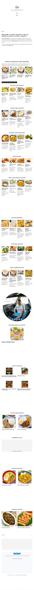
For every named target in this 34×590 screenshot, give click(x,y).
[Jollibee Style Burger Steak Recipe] (5, 113)
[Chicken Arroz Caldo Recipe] (5, 138)
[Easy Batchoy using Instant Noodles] (5, 183)
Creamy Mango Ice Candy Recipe (5, 229)
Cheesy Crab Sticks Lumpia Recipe (23, 527)
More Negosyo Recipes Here (9, 82)
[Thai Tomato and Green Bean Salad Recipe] (20, 248)
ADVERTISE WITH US (15, 558)
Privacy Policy (7, 555)
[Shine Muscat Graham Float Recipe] (28, 70)
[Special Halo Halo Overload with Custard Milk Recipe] (5, 70)
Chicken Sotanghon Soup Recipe (12, 144)
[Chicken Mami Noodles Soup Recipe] (5, 89)
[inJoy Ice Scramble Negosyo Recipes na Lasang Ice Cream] (20, 272)
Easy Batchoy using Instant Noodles (5, 189)
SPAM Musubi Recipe (21, 375)
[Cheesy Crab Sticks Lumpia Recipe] (24, 518)
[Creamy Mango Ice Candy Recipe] (5, 223)
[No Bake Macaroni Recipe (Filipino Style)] (20, 113)
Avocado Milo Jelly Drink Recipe (13, 76)
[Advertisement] (17, 23)
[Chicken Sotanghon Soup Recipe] (13, 138)
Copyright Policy (13, 555)
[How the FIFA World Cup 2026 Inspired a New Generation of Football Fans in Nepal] (9, 371)
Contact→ (17, 315)
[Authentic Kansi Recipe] (28, 90)
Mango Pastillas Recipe (8, 342)
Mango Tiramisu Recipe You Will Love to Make (20, 230)
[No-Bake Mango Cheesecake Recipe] (28, 223)
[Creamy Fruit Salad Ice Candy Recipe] (13, 223)
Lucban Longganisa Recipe (28, 165)
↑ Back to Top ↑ (17, 553)
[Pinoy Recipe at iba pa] (17, 10)
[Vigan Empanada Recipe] (5, 160)
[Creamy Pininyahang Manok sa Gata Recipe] (20, 137)
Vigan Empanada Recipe (4, 165)
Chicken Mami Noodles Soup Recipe (5, 94)
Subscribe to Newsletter (21, 555)
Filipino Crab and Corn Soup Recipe (13, 94)
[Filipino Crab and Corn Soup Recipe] (13, 89)
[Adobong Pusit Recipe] (9, 518)
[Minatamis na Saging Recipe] (28, 273)
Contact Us (27, 555)
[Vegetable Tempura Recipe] (28, 248)
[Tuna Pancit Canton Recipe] (28, 182)
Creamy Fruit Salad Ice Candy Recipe (13, 229)
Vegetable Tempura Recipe (27, 253)
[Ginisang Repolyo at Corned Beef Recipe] (28, 112)
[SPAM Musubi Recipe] (24, 371)
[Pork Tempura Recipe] (13, 160)
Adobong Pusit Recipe (6, 527)
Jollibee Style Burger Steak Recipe (5, 119)
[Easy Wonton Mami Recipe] (13, 182)
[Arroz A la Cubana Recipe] (13, 113)
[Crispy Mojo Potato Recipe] (13, 248)
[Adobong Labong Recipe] (20, 160)
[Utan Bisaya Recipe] (5, 249)
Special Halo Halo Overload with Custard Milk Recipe (5, 77)
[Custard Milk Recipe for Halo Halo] (20, 70)
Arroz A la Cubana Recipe (22, 429)
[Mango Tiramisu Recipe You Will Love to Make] (20, 223)
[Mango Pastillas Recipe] (17, 333)
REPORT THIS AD (20, 558)
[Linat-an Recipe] (20, 89)
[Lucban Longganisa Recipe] (28, 160)
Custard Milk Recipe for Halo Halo (20, 76)
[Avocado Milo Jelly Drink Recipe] (13, 70)
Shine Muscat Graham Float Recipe (28, 76)
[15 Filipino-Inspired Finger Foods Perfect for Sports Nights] (9, 384)
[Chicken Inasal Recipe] (28, 137)
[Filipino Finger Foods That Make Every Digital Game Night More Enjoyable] (24, 384)
